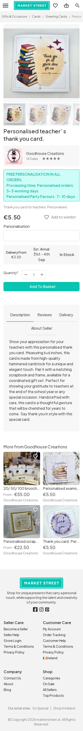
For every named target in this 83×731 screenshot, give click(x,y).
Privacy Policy (14, 652)
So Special (40, 708)
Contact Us (12, 678)
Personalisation (16, 226)
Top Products (53, 695)
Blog (7, 689)
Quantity (10, 273)
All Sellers (50, 689)
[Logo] (32, 5)
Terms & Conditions (19, 646)
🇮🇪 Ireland (50, 658)
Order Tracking (54, 635)
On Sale (48, 684)
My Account (52, 629)
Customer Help (54, 640)
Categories (51, 678)
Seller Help (11, 635)
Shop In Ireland (64, 708)
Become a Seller (16, 629)
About (8, 684)
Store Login (12, 640)
